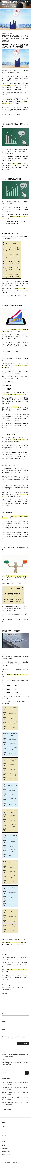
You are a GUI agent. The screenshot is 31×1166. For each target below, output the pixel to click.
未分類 (4, 1135)
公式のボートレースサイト (12, 409)
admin (10, 33)
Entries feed (5, 1148)
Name (4, 1013)
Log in (3, 1145)
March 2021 (5, 1126)
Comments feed (6, 1151)
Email (4, 1021)
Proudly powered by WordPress (9, 1162)
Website (4, 1029)
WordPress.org (6, 1154)
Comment (4, 993)
